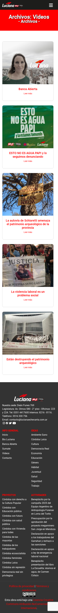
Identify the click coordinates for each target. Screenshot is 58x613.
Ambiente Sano (39, 434)
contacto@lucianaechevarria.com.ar (28, 419)
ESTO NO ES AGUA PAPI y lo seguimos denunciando (28, 154)
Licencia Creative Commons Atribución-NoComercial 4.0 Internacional (29, 604)
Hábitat (35, 467)
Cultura (35, 444)
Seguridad (36, 481)
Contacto (7, 458)
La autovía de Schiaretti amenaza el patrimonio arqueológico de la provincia (28, 224)
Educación (36, 458)
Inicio (5, 434)
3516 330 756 (20, 416)
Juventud (36, 471)
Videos (5, 453)
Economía (36, 453)
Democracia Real (40, 448)
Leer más (28, 93)
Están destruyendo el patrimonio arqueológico (28, 361)
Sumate (6, 448)
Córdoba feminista (12, 558)
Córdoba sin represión (13, 567)
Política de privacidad (21, 586)
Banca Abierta (28, 89)
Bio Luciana (8, 439)
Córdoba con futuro (12, 515)
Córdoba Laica (39, 439)
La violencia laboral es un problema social (28, 293)
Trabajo (35, 485)
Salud (34, 476)
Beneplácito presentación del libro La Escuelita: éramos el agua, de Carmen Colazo (43, 568)
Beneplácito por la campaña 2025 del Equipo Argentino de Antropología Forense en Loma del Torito (42, 506)
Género (35, 462)
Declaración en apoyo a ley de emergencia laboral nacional (42, 553)
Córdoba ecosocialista (14, 553)
